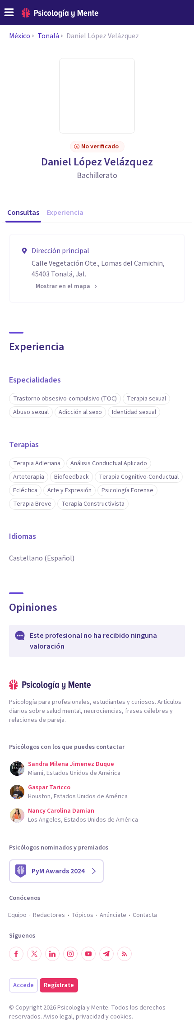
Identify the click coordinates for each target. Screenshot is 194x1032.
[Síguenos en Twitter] (34, 954)
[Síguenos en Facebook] (16, 954)
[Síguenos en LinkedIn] (52, 954)
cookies (121, 1016)
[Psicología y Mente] (60, 13)
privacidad (90, 1016)
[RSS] (124, 954)
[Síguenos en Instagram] (70, 954)
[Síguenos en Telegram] (106, 954)
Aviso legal (58, 1016)
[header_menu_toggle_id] (9, 13)
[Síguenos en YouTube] (88, 954)
